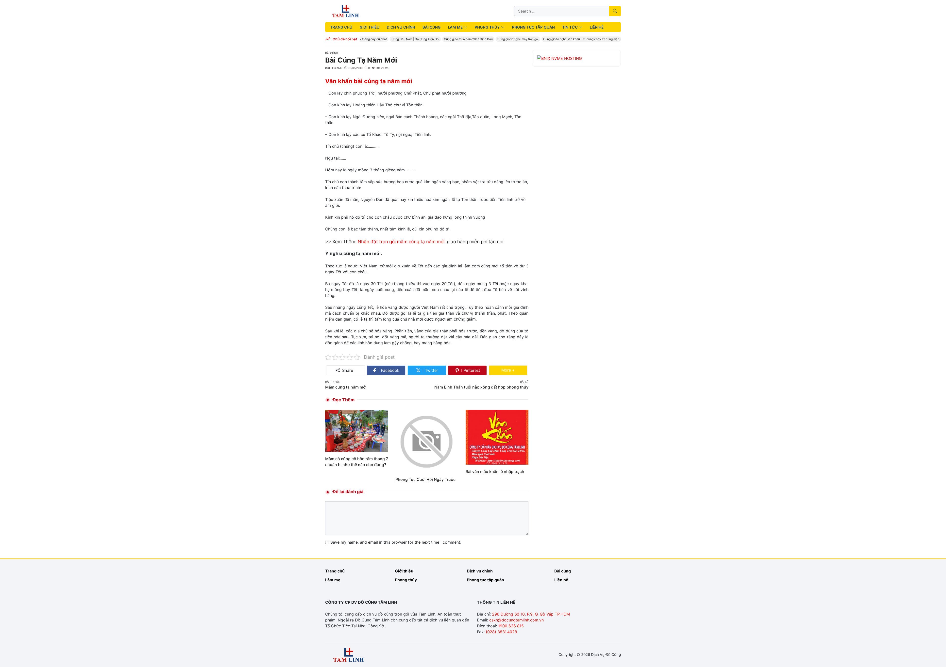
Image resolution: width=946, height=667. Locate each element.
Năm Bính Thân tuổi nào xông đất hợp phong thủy (481, 387)
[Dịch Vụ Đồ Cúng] (345, 10)
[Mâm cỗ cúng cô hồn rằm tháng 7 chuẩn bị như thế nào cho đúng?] (356, 430)
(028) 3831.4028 (501, 631)
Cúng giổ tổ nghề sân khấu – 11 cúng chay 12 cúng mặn (573, 39)
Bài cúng (331, 53)
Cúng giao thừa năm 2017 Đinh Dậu (459, 39)
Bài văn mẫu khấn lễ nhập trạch (495, 471)
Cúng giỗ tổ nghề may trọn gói (509, 39)
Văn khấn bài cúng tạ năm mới (368, 81)
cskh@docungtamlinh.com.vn (516, 620)
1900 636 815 (511, 625)
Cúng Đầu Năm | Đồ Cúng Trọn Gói (407, 39)
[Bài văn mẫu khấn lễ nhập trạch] (497, 436)
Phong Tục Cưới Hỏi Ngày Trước (425, 479)
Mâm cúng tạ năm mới (346, 387)
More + (514, 370)
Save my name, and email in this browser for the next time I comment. (395, 542)
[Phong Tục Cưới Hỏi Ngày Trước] (426, 440)
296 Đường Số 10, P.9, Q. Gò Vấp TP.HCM (531, 614)
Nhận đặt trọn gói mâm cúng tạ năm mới (401, 241)
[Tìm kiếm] (615, 11)
